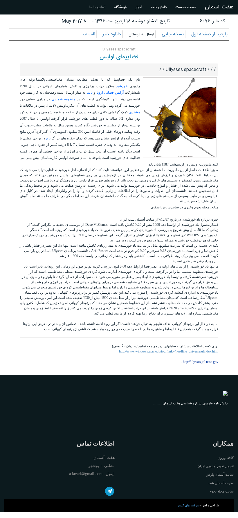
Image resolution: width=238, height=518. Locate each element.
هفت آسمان (219, 7)
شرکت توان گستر (188, 505)
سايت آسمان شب (221, 483)
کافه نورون (226, 458)
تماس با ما (97, 7)
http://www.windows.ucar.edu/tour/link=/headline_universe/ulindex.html (168, 351)
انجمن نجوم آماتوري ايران (215, 466)
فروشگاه (120, 7)
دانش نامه (159, 7)
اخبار (138, 7)
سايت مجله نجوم (222, 491)
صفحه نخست (185, 7)
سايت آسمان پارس (220, 474)
